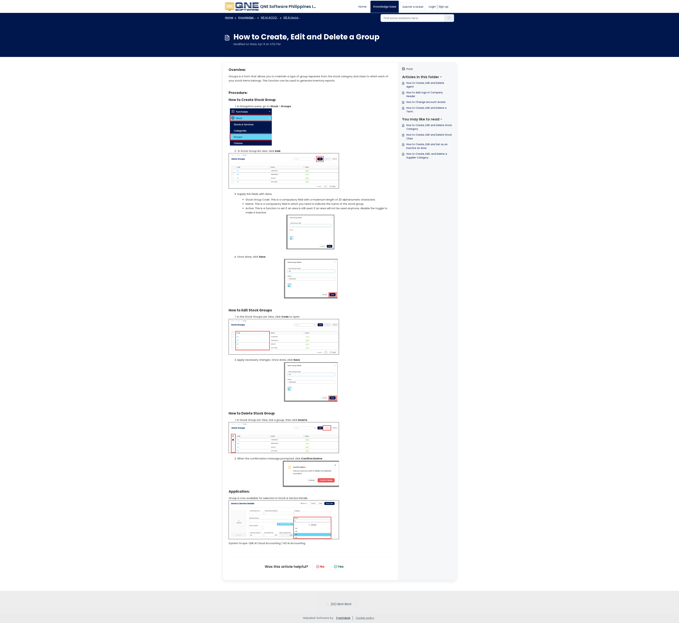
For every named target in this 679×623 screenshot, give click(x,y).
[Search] (449, 18)
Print (409, 69)
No (322, 566)
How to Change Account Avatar (426, 102)
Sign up (443, 7)
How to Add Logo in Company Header (424, 94)
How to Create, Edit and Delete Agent (425, 84)
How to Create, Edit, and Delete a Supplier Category (426, 155)
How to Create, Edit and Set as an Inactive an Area (427, 146)
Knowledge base (384, 7)
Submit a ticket (412, 7)
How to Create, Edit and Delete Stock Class (429, 136)
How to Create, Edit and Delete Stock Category (429, 127)
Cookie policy (365, 618)
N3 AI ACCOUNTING (274, 18)
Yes (341, 566)
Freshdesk (343, 618)
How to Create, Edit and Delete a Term (426, 109)
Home (362, 7)
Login (432, 7)
